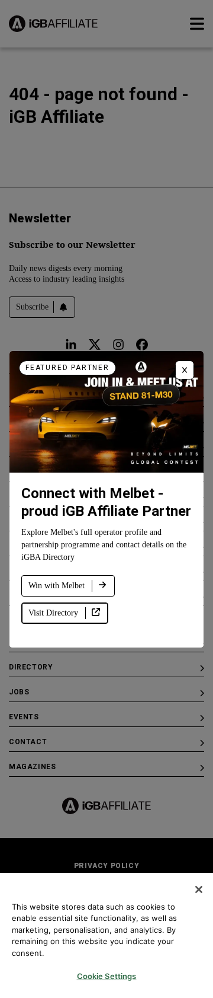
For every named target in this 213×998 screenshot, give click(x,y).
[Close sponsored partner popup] (184, 370)
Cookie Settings (107, 976)
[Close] (199, 889)
